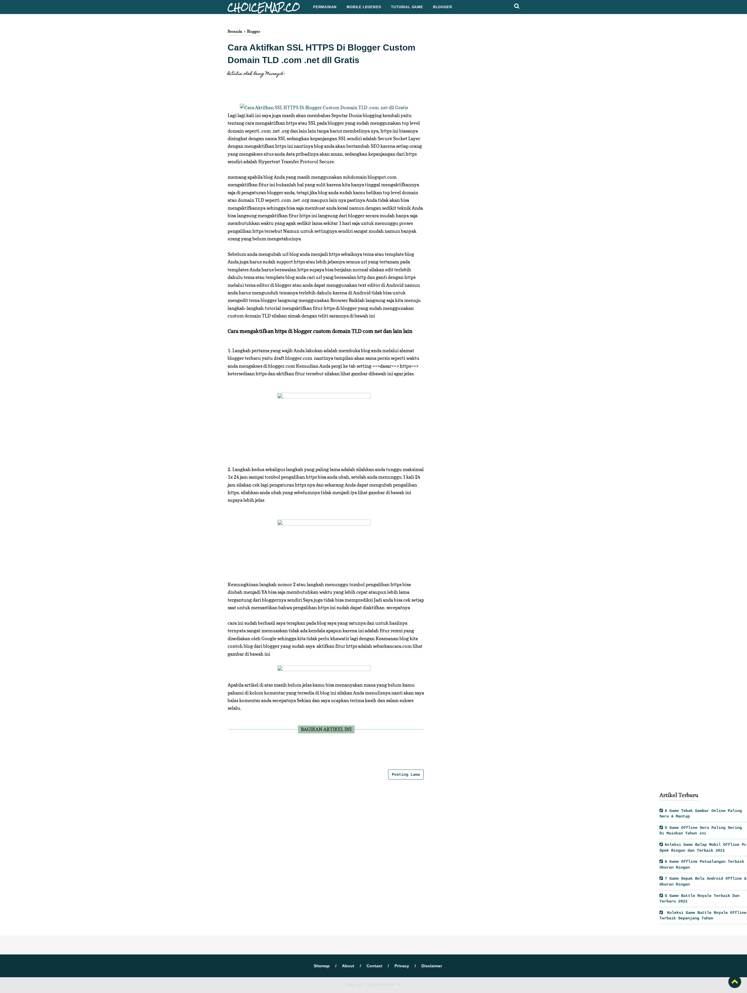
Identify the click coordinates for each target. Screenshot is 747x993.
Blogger (442, 7)
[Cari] (516, 6)
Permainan (325, 7)
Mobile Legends (364, 7)
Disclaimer (431, 966)
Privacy (402, 966)
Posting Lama (406, 774)
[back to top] (734, 981)
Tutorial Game (407, 7)
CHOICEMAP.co (389, 985)
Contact (374, 966)
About (348, 966)
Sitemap (322, 966)
